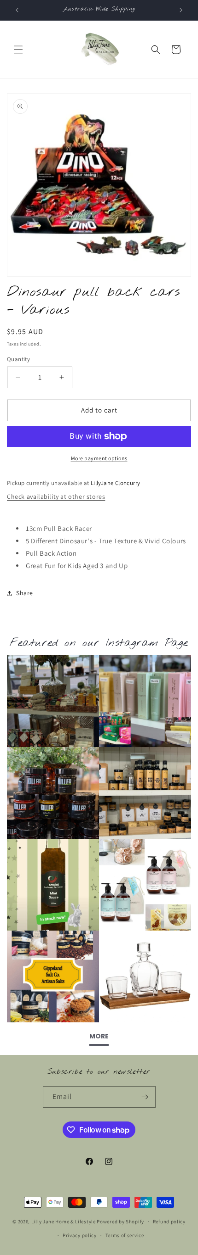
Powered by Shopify (120, 1221)
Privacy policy (80, 1235)
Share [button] (24, 593)
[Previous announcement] (17, 10)
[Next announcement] (181, 10)
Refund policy (169, 1221)
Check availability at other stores (56, 496)
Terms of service (124, 1235)
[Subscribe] (145, 1097)
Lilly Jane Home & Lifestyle (63, 1221)
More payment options (99, 458)
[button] (18, 49)
